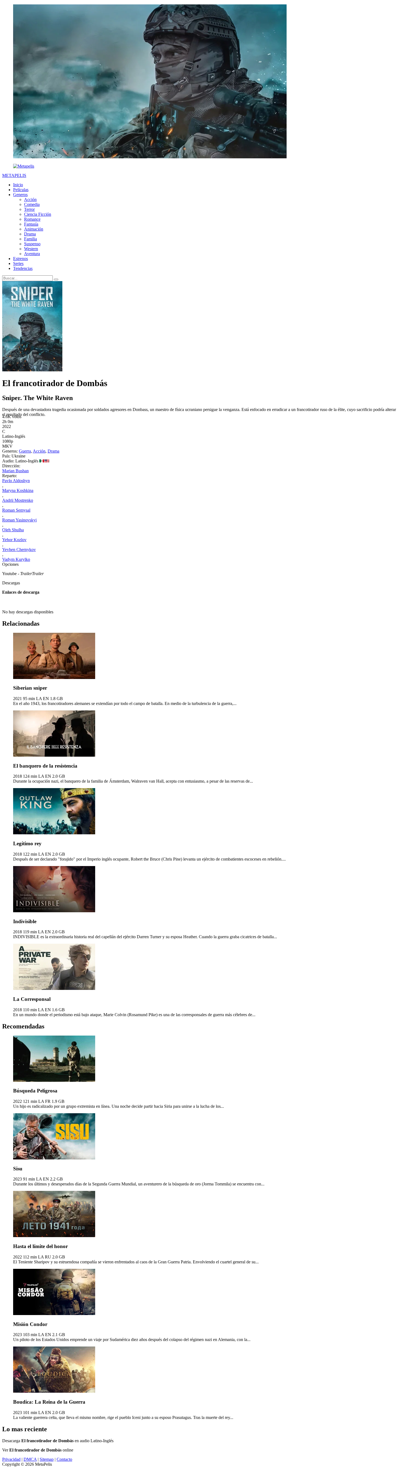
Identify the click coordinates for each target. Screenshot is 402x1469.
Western (31, 248)
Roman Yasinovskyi (19, 520)
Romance (32, 219)
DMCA (30, 1459)
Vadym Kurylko (16, 559)
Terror (29, 209)
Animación (33, 229)
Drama (30, 234)
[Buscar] (56, 279)
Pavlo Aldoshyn (16, 480)
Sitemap (47, 1459)
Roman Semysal (16, 510)
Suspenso (32, 243)
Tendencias (23, 268)
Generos (20, 194)
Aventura (32, 253)
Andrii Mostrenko (17, 500)
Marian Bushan (15, 470)
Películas (20, 189)
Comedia (32, 204)
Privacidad (11, 1459)
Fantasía (31, 224)
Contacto (64, 1459)
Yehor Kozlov (14, 539)
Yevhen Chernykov (19, 549)
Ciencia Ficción (37, 214)
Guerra (25, 451)
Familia (30, 239)
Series (18, 263)
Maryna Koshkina (17, 490)
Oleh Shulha (13, 529)
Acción (30, 199)
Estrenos (20, 258)
